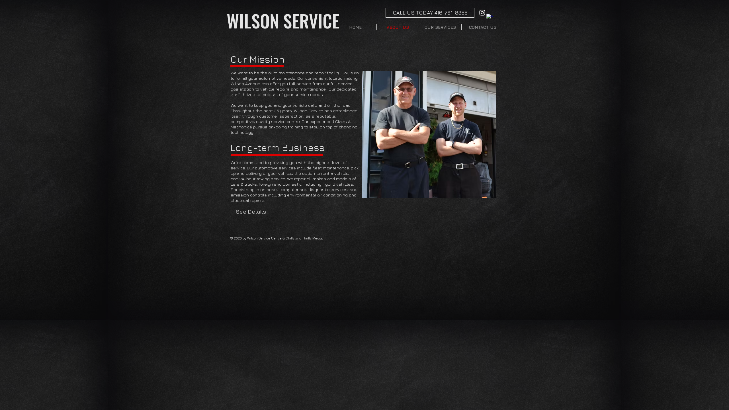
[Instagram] (482, 13)
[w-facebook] (490, 18)
